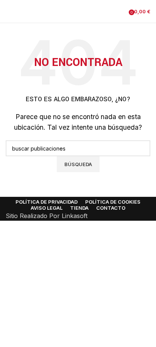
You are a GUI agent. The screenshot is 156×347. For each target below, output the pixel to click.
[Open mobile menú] (9, 11)
